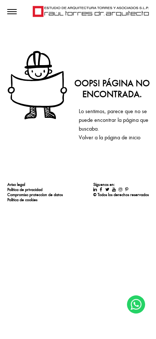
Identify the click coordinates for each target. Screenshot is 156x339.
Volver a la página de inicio (109, 137)
